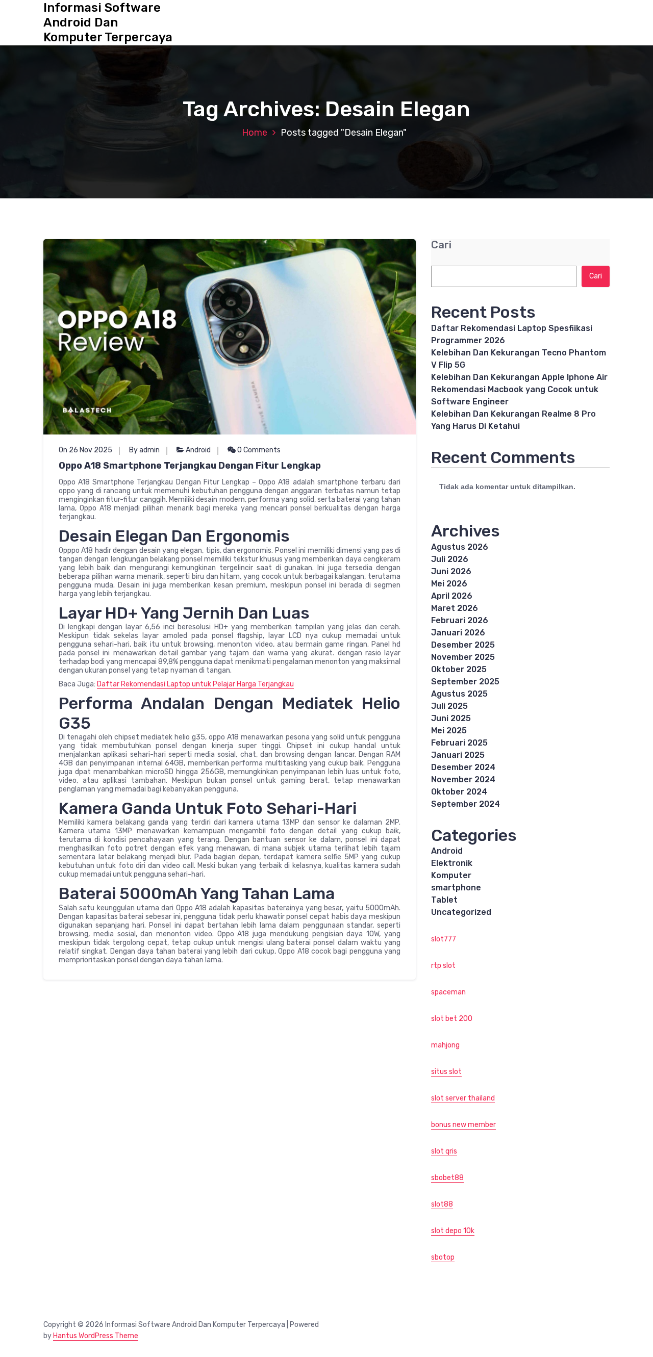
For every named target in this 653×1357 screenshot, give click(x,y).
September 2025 (465, 681)
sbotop (443, 1257)
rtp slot (443, 965)
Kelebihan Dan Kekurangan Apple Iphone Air (519, 377)
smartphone (456, 887)
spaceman (448, 992)
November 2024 (463, 779)
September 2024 (465, 804)
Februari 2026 (459, 620)
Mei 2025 (449, 730)
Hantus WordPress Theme (95, 1336)
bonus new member (463, 1124)
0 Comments (258, 450)
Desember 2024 (463, 767)
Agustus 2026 (459, 547)
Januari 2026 (458, 632)
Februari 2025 (459, 743)
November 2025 (463, 657)
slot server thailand (463, 1098)
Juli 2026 (449, 559)
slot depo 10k (452, 1230)
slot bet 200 (451, 1018)
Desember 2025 (463, 645)
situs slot (446, 1071)
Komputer (451, 875)
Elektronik (451, 863)
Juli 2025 (449, 706)
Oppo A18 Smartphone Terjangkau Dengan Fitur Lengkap (190, 465)
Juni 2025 (451, 718)
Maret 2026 (454, 608)
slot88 (442, 1204)
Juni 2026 (451, 571)
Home (254, 132)
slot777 (443, 939)
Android (198, 450)
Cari (441, 245)
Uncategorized (461, 912)
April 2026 (451, 596)
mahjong (445, 1045)
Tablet (444, 900)
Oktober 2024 (459, 792)
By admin (144, 450)
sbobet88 (447, 1177)
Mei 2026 (449, 583)
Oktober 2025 (459, 669)
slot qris (444, 1151)
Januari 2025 (458, 755)
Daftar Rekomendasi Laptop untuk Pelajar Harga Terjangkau (195, 684)
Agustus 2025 (459, 694)
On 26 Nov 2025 (85, 450)
